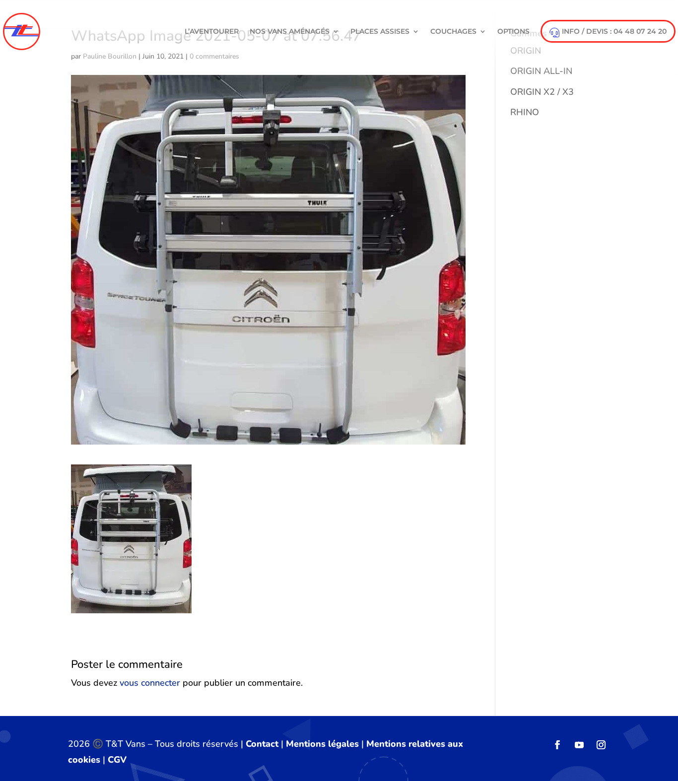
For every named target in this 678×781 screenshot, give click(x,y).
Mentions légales (322, 744)
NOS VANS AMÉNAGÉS (290, 31)
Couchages (453, 31)
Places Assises (379, 31)
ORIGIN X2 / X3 (542, 92)
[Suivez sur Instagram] (601, 745)
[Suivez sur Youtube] (579, 745)
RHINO (524, 112)
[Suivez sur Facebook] (557, 745)
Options (513, 31)
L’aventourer (212, 31)
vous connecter (150, 683)
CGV (117, 760)
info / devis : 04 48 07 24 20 (614, 31)
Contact (262, 744)
